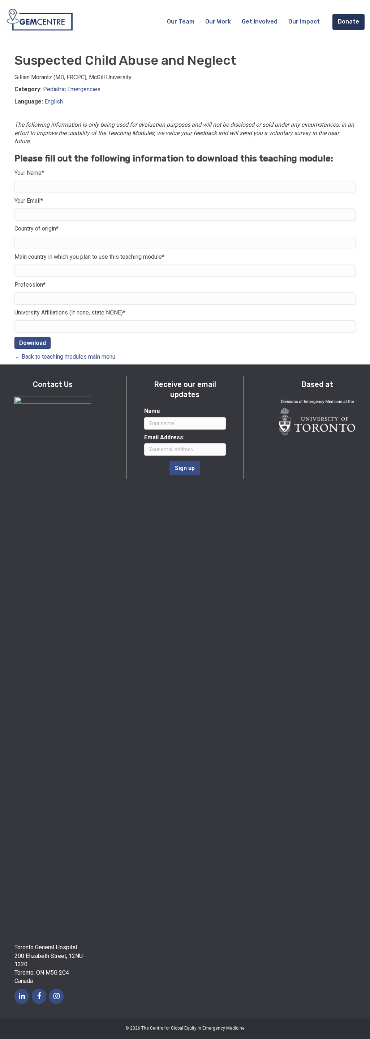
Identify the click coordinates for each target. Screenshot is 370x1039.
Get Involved (260, 21)
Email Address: (164, 437)
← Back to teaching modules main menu (64, 356)
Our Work (218, 21)
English (53, 101)
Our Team (180, 21)
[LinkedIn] (21, 996)
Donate (348, 21)
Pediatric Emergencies (71, 89)
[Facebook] (39, 996)
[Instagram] (56, 996)
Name (152, 410)
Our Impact (304, 21)
